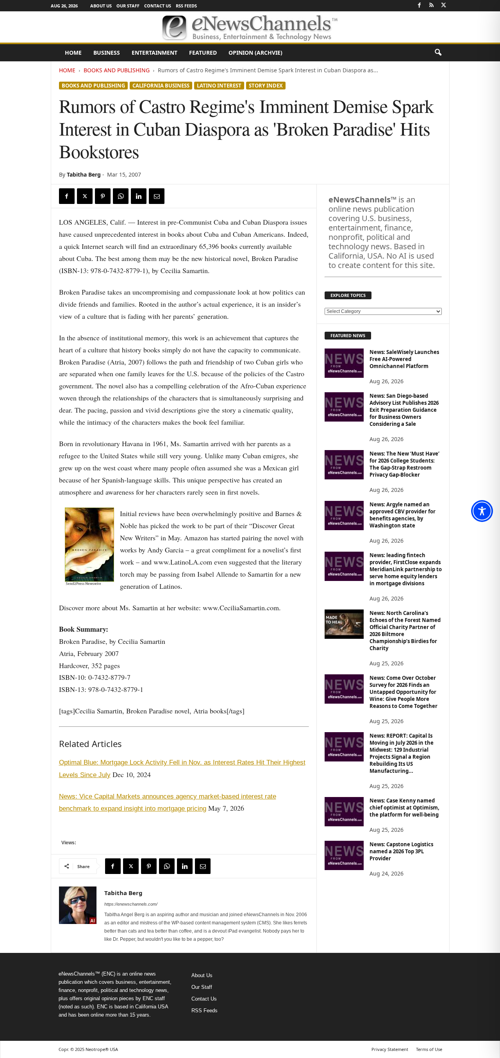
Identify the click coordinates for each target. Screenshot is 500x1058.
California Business (160, 85)
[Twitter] (443, 5)
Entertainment (154, 52)
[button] (437, 52)
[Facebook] (419, 5)
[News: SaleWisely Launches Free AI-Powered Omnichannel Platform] (344, 363)
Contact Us (157, 6)
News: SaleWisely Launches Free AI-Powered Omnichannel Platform (404, 359)
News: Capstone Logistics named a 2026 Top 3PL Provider (401, 851)
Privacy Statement (389, 1049)
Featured (203, 52)
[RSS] (431, 5)
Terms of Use (429, 1049)
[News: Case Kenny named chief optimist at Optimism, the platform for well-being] (344, 811)
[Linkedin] (138, 196)
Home (73, 52)
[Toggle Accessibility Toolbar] (482, 511)
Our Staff (127, 6)
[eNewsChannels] (250, 27)
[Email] (156, 196)
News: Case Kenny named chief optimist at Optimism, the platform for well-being (404, 807)
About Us (101, 6)
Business (106, 52)
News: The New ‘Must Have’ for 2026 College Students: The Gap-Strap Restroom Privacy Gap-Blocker (404, 464)
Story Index (266, 85)
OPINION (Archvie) (255, 52)
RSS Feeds (186, 6)
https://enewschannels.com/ (130, 904)
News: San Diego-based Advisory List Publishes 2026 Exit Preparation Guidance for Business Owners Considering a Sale (404, 409)
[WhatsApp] (121, 196)
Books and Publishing (117, 70)
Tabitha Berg (84, 174)
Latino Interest (219, 85)
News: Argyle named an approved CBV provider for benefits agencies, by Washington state (403, 515)
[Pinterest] (103, 196)
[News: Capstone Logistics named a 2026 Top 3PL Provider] (344, 855)
